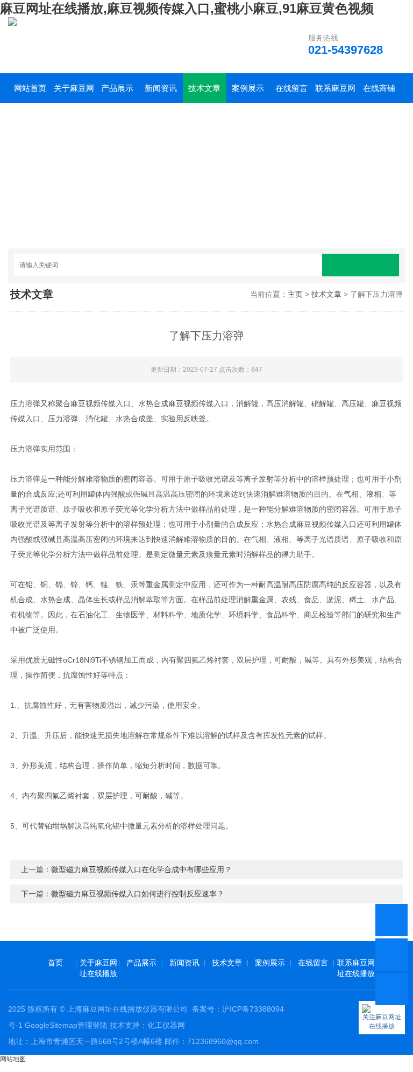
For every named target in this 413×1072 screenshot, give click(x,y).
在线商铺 (379, 88)
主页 (295, 294)
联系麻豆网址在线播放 (335, 93)
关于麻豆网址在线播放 (74, 93)
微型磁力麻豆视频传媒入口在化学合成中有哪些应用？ (141, 869)
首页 (55, 962)
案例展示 (248, 88)
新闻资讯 (161, 88)
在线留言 (291, 88)
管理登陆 (92, 1025)
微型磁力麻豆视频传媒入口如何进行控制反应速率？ (137, 893)
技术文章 (204, 88)
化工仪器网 (166, 1025)
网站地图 (13, 1059)
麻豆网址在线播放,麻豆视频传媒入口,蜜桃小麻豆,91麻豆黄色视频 (187, 8)
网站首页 (30, 88)
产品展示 (117, 88)
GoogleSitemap (51, 1025)
